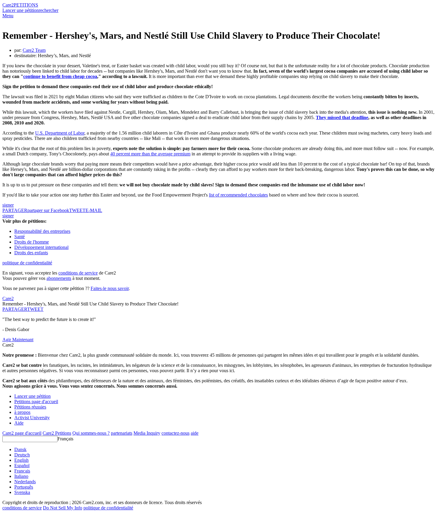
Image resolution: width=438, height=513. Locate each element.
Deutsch (22, 454)
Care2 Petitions (57, 433)
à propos (22, 412)
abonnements (58, 278)
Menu (7, 15)
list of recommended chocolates (238, 194)
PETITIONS (26, 4)
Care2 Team (34, 50)
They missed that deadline (342, 117)
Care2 (8, 4)
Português (23, 486)
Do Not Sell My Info (62, 507)
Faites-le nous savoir (110, 288)
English (21, 460)
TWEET (77, 210)
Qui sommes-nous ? (91, 433)
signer (8, 205)
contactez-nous (175, 433)
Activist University (32, 417)
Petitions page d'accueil (36, 401)
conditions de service (78, 272)
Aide (19, 422)
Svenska (22, 492)
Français (65, 438)
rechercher (48, 10)
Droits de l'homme (31, 241)
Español (21, 465)
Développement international (41, 247)
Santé (19, 236)
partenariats (121, 433)
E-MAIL (94, 210)
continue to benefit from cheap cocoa (60, 76)
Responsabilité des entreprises (42, 231)
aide (194, 433)
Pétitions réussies (30, 406)
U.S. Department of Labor (59, 132)
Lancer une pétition (20, 10)
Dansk (20, 449)
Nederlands (25, 481)
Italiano (21, 476)
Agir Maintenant (17, 339)
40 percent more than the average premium (150, 153)
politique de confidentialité (27, 262)
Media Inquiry (146, 433)
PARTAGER (14, 309)
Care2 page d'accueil (21, 433)
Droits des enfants (31, 252)
